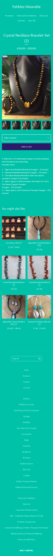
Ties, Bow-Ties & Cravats (26, 428)
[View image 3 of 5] (26, 125)
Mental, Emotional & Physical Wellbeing (26, 533)
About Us (43, 15)
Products (9, 15)
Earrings (26, 416)
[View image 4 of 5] (36, 125)
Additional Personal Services (26, 487)
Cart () (31, 20)
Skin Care (26, 469)
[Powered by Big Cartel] (26, 550)
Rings (26, 440)
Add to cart (26, 146)
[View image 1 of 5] (6, 125)
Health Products (26, 463)
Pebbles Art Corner (26, 404)
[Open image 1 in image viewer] (26, 87)
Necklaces (26, 452)
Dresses (26, 398)
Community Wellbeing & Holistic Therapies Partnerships (26, 528)
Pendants (26, 446)
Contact (21, 20)
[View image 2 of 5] (16, 125)
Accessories (26, 434)
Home (26, 370)
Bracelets (26, 458)
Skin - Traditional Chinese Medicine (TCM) (26, 516)
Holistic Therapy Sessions (26, 481)
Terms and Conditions (26, 15)
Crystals (26, 475)
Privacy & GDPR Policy (26, 539)
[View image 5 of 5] (46, 125)
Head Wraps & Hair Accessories (26, 410)
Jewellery (26, 422)
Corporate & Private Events (26, 510)
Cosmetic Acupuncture (26, 522)
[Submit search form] (39, 358)
